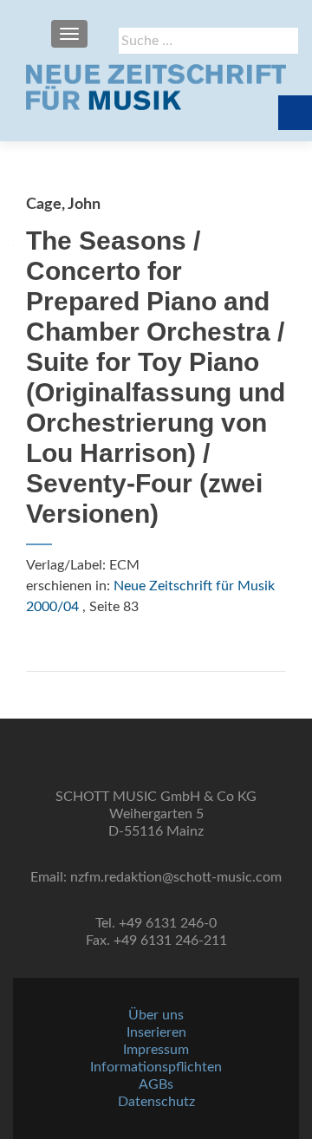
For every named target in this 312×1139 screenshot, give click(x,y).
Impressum (156, 1050)
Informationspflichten (156, 1067)
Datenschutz (156, 1102)
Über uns (156, 1015)
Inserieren (156, 1032)
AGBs (156, 1084)
